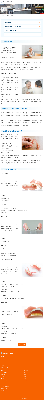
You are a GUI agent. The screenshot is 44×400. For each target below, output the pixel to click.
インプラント (25, 374)
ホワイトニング (3, 380)
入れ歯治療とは (8, 22)
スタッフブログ (4, 388)
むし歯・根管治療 (4, 372)
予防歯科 (2, 378)
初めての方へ (3, 356)
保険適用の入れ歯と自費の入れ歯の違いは (13, 26)
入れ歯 (24, 372)
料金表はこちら (22, 344)
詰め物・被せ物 (25, 370)
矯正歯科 (24, 376)
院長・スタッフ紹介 (5, 367)
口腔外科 (24, 378)
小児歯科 (2, 376)
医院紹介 (2, 365)
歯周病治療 (3, 374)
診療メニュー (3, 370)
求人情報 (3, 390)
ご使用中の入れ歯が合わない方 (11, 30)
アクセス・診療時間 (5, 386)
